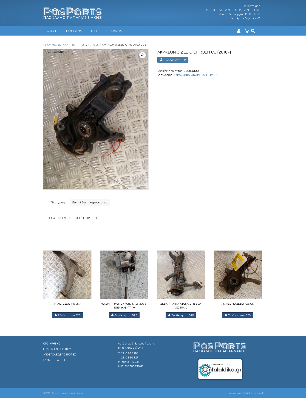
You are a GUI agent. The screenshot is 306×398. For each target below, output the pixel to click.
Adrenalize (78, 393)
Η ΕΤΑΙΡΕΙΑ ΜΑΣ (73, 30)
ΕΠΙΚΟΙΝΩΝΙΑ (114, 30)
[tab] (59, 202)
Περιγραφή (59, 202)
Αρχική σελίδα (52, 44)
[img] (253, 31)
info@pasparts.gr (132, 365)
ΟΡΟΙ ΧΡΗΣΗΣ (51, 343)
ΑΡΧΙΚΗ (51, 30)
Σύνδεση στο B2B (174, 59)
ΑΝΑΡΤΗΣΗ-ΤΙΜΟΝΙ (74, 44)
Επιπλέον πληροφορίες (89, 202)
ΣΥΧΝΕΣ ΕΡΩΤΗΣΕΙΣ (55, 359)
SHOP (94, 30)
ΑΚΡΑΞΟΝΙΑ (94, 44)
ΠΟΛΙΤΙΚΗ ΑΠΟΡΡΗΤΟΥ (57, 349)
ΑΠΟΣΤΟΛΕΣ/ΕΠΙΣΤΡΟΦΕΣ (59, 354)
